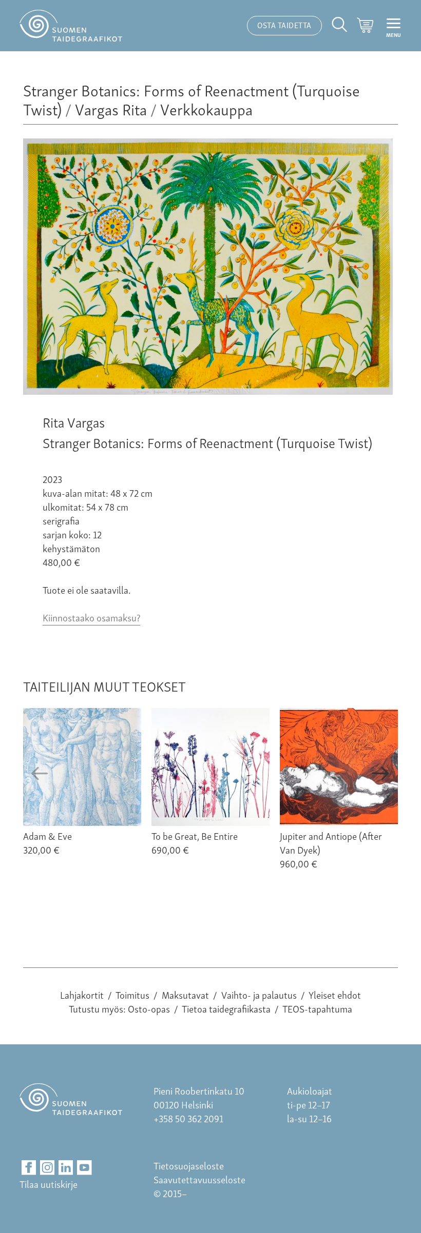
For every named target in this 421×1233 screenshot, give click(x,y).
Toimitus (132, 994)
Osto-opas (149, 1008)
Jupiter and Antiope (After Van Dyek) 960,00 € (331, 849)
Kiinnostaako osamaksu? (91, 617)
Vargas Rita (111, 108)
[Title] (208, 390)
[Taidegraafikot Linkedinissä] (66, 1167)
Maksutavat (185, 994)
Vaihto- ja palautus (259, 994)
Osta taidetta (284, 24)
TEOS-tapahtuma (317, 1008)
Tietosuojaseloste (189, 1165)
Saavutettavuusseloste (199, 1179)
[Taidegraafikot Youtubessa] (84, 1167)
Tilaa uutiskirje (49, 1183)
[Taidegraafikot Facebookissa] (29, 1167)
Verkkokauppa (206, 108)
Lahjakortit (82, 994)
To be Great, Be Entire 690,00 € (194, 842)
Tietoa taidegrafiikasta (226, 1008)
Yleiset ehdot (335, 994)
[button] (40, 773)
